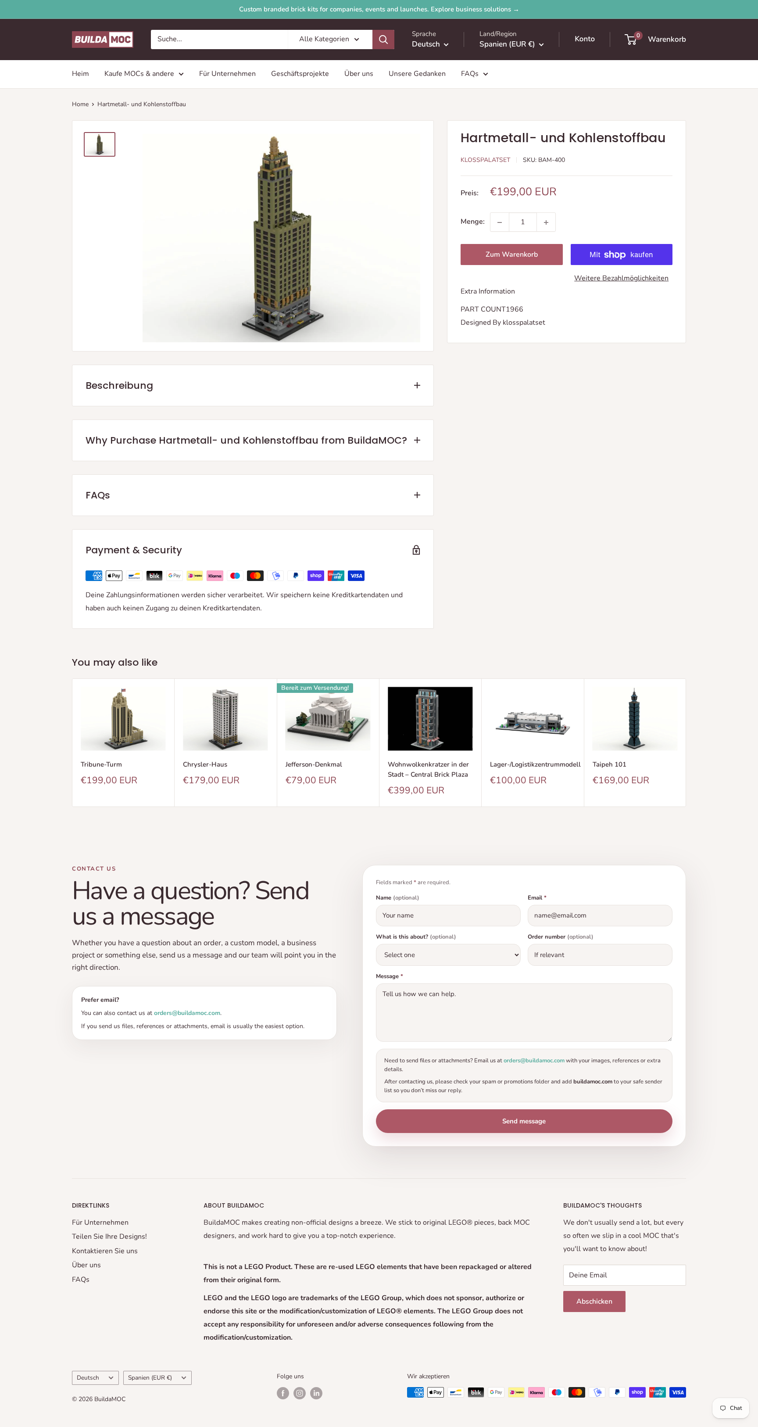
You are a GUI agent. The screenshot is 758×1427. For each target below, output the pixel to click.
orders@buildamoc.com (187, 1013)
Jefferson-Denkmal (314, 764)
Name (397, 898)
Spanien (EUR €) (150, 1377)
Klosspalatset (485, 160)
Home (80, 104)
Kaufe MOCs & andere (139, 74)
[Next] (686, 742)
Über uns (358, 74)
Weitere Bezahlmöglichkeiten (621, 278)
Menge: (473, 222)
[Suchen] (383, 39)
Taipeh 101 (609, 764)
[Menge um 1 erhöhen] (546, 222)
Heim (80, 74)
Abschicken (594, 1301)
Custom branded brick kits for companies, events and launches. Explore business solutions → (379, 9)
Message (389, 976)
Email (537, 898)
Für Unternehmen (227, 74)
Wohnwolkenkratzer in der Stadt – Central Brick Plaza (428, 769)
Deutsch (88, 1377)
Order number (561, 937)
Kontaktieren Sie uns (105, 1251)
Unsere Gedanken (417, 74)
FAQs (470, 74)
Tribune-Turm (101, 764)
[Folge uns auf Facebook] (283, 1393)
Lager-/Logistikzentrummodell (532, 764)
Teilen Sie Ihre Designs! (109, 1236)
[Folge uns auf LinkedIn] (316, 1393)
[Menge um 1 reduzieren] (499, 222)
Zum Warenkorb (512, 255)
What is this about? (416, 937)
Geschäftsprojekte (300, 74)
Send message (524, 1121)
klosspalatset (524, 322)
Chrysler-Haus (205, 764)
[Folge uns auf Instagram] (299, 1393)
